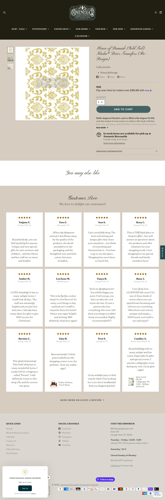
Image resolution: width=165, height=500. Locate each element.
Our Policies (12, 453)
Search (9, 428)
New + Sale (18, 29)
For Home (82, 29)
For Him (118, 29)
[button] (48, 477)
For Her (100, 29)
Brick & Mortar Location (17, 432)
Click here (115, 465)
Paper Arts (61, 29)
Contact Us (11, 441)
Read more (101, 128)
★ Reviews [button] (162, 252)
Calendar (81, 36)
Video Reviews (13, 449)
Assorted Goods (140, 29)
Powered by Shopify (89, 484)
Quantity (101, 97)
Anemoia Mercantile (69, 484)
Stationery (39, 29)
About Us (10, 445)
